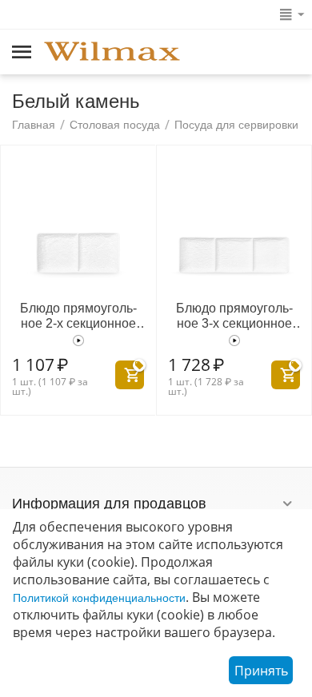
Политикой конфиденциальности (99, 597)
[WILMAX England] (112, 52)
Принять (261, 670)
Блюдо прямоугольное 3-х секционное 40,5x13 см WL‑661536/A (234, 316)
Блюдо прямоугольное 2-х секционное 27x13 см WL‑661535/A (78, 316)
